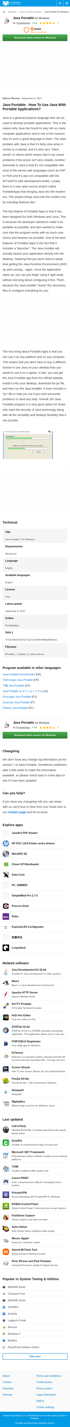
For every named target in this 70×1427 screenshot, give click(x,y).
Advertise (8, 1388)
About (6, 1376)
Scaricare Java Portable (16, 702)
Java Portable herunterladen (19, 674)
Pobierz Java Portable (15, 708)
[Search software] (60, 3)
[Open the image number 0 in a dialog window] (28, 445)
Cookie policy (44, 1382)
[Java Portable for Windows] (6, 20)
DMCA (40, 1400)
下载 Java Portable (13, 685)
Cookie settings (45, 1407)
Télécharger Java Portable (18, 680)
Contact (7, 1382)
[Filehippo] (12, 3)
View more (35, 1356)
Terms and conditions (48, 1376)
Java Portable (31, 18)
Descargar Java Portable (17, 696)
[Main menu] (66, 3)
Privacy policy (44, 1388)
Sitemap (7, 1394)
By (21, 23)
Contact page (17, 812)
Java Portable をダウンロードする (23, 691)
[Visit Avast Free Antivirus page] (35, 30)
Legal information (46, 1394)
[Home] (4, 11)
